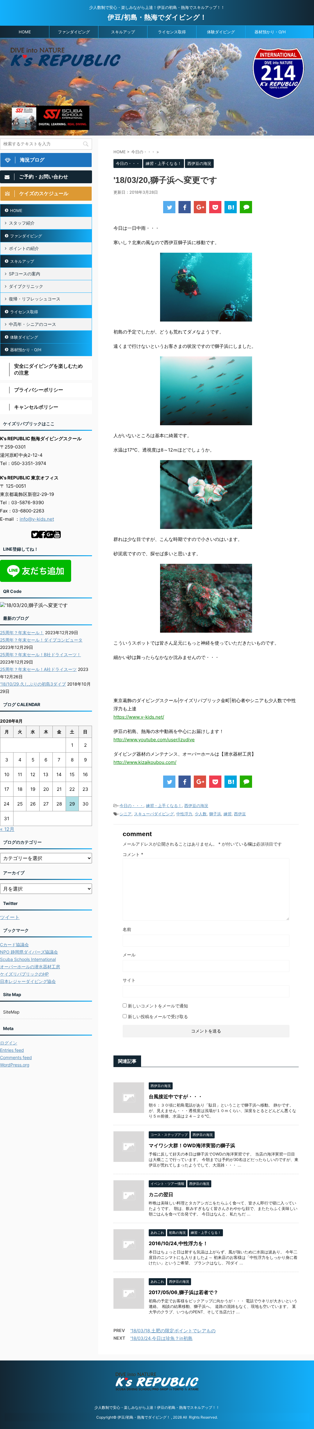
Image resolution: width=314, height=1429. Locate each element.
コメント (133, 854)
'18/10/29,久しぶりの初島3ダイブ (33, 684)
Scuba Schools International (28, 959)
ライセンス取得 (172, 31)
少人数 (201, 813)
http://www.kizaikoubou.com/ (144, 762)
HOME (25, 31)
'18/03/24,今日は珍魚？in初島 (161, 1338)
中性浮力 (184, 813)
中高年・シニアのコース (32, 324)
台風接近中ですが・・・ (176, 1096)
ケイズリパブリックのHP (24, 974)
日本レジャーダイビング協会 (28, 981)
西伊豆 (240, 813)
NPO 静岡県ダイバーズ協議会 (29, 952)
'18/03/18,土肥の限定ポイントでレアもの (173, 1331)
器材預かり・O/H (270, 31)
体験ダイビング (221, 31)
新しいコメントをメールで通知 (158, 1005)
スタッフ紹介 (22, 222)
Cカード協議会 (14, 944)
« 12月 (7, 829)
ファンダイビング (74, 31)
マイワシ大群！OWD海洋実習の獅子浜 (192, 1145)
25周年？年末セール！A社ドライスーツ (38, 669)
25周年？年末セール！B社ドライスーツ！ (40, 654)
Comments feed (16, 1057)
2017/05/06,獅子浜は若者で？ (183, 1292)
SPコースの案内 (24, 273)
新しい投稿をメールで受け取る (158, 1016)
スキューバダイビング (154, 813)
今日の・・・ (132, 805)
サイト (129, 980)
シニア (126, 813)
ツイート (10, 917)
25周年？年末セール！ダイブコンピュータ (41, 639)
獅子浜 (215, 813)
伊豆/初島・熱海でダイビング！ (157, 17)
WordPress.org (14, 1064)
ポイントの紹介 (24, 248)
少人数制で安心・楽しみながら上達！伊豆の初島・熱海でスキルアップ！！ (157, 1407)
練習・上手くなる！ (164, 805)
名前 (127, 929)
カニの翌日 (161, 1194)
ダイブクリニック (26, 286)
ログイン (8, 1042)
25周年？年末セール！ (22, 632)
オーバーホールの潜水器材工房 (30, 966)
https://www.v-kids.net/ (138, 717)
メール (129, 954)
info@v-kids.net (37, 519)
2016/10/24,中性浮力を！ (178, 1243)
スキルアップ (123, 31)
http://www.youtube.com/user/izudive (154, 739)
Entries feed (12, 1050)
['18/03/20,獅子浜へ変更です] (230, 207)
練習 (228, 813)
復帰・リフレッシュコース (34, 298)
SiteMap (11, 1011)
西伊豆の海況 (196, 805)
